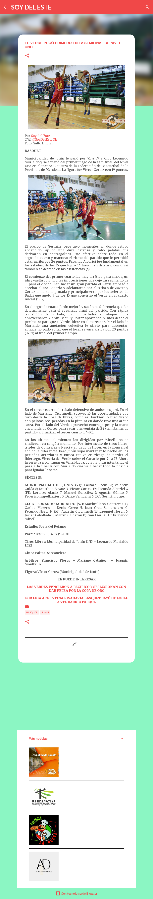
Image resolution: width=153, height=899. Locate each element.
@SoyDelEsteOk (44, 139)
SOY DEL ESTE (31, 7)
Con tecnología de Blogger (78, 893)
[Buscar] (147, 7)
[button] (27, 56)
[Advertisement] (76, 696)
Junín (45, 612)
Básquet (31, 612)
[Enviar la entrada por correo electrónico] (27, 607)
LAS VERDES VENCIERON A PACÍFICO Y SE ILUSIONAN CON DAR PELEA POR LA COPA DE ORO (76, 589)
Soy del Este (40, 136)
